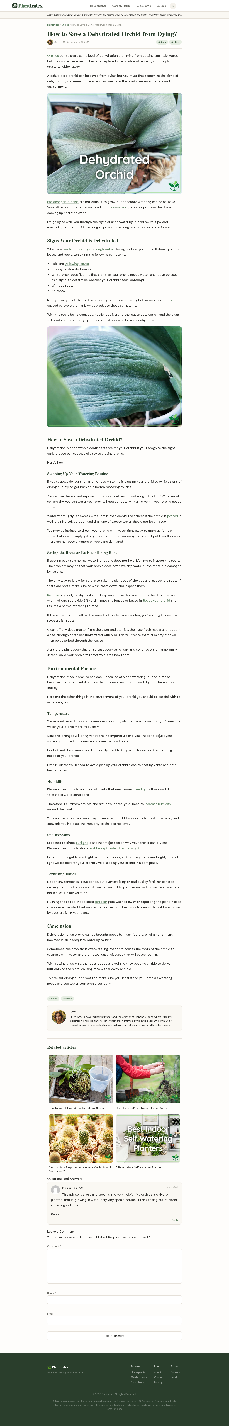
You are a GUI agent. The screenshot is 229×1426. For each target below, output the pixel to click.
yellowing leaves (77, 264)
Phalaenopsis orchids (63, 202)
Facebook (176, 1377)
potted (172, 516)
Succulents (143, 6)
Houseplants (98, 6)
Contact (159, 1377)
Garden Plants (121, 6)
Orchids (175, 42)
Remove (53, 595)
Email (51, 1313)
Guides (161, 6)
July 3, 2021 (172, 1187)
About (157, 1372)
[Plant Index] (27, 5)
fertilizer (101, 902)
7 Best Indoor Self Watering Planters (139, 1167)
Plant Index (53, 24)
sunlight (82, 843)
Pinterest (176, 1372)
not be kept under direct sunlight (115, 848)
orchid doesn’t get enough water (88, 249)
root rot (168, 300)
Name (51, 1292)
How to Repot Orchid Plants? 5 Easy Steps (76, 1108)
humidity (140, 789)
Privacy (158, 1382)
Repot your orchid (156, 600)
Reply (175, 1220)
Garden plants (139, 1377)
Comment (54, 1246)
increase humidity (158, 804)
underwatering (119, 207)
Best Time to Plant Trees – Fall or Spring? (142, 1108)
